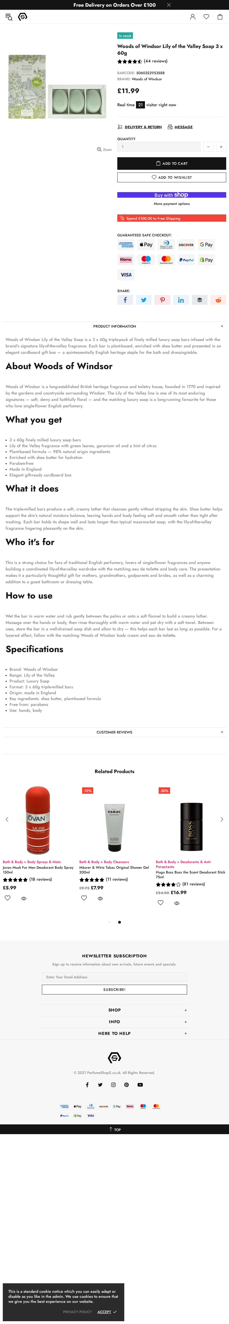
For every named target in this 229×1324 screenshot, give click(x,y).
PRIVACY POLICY (77, 1312)
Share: (123, 291)
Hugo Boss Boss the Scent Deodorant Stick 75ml (45, 874)
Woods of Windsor (147, 79)
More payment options (172, 203)
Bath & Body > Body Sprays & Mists (193, 862)
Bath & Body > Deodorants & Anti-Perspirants (38, 864)
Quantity (126, 139)
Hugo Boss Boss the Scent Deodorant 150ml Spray (117, 874)
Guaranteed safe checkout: (144, 235)
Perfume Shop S (22, 17)
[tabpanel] (46, 852)
